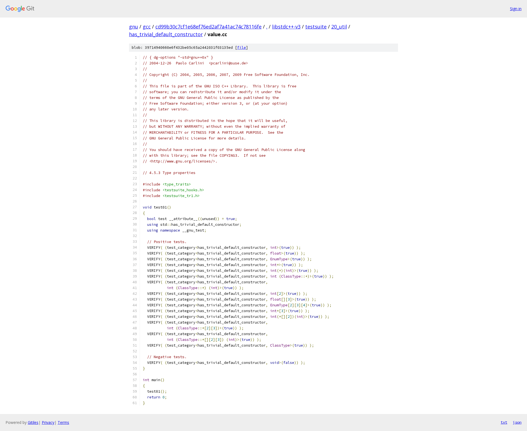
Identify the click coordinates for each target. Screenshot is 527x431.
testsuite (316, 26)
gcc (147, 26)
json (517, 422)
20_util (339, 26)
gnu (133, 26)
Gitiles (33, 422)
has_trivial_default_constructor (166, 34)
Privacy (48, 422)
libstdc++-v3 (286, 26)
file (241, 47)
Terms (63, 422)
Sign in (516, 8)
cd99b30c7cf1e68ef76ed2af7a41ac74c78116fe (208, 26)
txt (504, 422)
